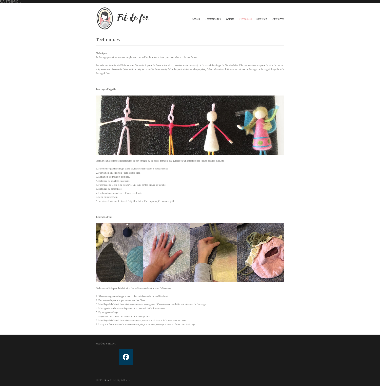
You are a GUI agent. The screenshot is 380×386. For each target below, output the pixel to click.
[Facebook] (126, 357)
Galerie (230, 18)
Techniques (245, 19)
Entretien (261, 19)
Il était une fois (213, 19)
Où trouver (278, 19)
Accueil (196, 19)
